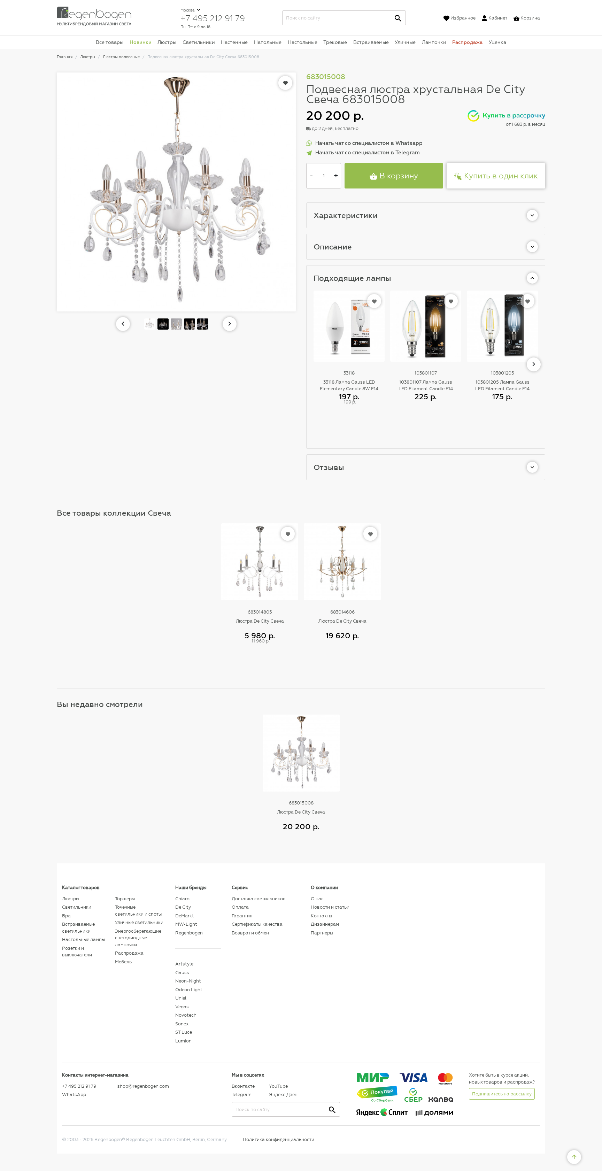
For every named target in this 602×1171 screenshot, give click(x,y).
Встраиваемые (371, 42)
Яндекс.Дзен (283, 1094)
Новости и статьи (330, 907)
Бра (66, 915)
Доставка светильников (259, 898)
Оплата (240, 907)
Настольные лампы (83, 939)
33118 (349, 373)
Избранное (463, 18)
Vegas (182, 1006)
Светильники (199, 42)
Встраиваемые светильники (78, 928)
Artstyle (184, 963)
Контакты (321, 915)
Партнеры (322, 932)
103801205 (502, 373)
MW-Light (186, 924)
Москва (188, 10)
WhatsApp (74, 1094)
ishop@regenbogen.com (141, 1086)
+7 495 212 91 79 (212, 18)
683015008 (301, 803)
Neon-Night (188, 981)
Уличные (405, 42)
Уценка (497, 42)
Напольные (267, 42)
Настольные (302, 42)
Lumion (183, 1040)
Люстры (166, 42)
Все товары (109, 42)
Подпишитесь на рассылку (502, 1093)
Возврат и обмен (250, 932)
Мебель (123, 961)
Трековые (335, 42)
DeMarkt (184, 915)
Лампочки (434, 42)
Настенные (234, 42)
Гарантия (242, 915)
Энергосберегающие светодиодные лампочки (138, 938)
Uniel (180, 998)
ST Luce (183, 1032)
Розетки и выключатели (77, 952)
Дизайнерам (325, 924)
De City (183, 907)
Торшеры (125, 898)
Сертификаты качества (257, 924)
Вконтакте (243, 1086)
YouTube (278, 1086)
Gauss (182, 972)
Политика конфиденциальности (278, 1139)
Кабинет (497, 18)
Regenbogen (189, 932)
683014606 (342, 612)
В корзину (397, 175)
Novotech (185, 1015)
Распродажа (467, 42)
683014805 (260, 612)
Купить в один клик (500, 175)
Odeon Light (188, 989)
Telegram (242, 1094)
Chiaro (182, 898)
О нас (317, 898)
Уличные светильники (139, 922)
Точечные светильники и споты (138, 910)
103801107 (426, 373)
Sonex (181, 1023)
